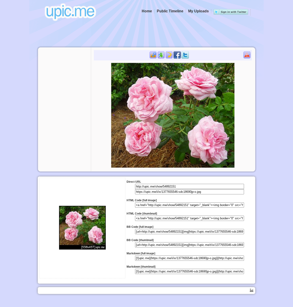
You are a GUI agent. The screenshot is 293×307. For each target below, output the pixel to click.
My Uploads (198, 11)
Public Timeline (170, 11)
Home (147, 11)
